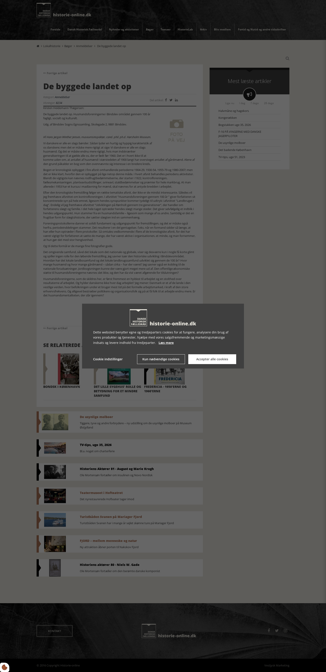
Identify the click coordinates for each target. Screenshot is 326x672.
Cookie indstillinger (108, 359)
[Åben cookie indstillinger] (4, 667)
